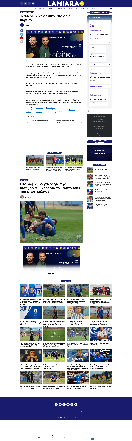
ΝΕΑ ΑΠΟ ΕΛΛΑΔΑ (104, 409)
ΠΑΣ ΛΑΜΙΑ (44, 409)
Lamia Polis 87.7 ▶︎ (92, 8)
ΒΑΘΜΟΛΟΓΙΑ (50, 8)
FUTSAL (43, 411)
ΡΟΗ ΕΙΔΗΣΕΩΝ (27, 409)
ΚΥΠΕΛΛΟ (95, 409)
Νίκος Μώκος (28, 197)
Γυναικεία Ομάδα (80, 8)
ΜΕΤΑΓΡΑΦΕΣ (36, 409)
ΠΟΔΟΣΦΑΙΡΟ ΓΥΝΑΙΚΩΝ (53, 411)
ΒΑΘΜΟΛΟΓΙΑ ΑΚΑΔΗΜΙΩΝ (84, 409)
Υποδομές (70, 8)
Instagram (39, 112)
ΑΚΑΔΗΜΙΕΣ (73, 409)
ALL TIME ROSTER (66, 411)
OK (93, 439)
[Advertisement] (54, 138)
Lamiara (27, 25)
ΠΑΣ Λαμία (42, 8)
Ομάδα (32, 116)
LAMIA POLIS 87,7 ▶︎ (78, 411)
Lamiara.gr (76, 417)
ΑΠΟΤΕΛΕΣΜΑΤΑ (60, 8)
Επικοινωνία (88, 411)
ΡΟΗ (36, 8)
